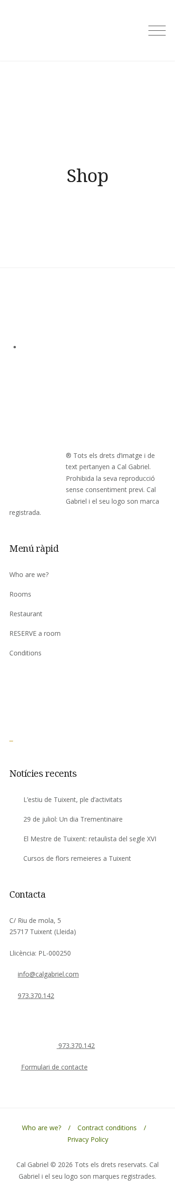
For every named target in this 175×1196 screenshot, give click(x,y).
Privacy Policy (87, 1139)
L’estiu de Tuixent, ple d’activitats (72, 799)
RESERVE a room (35, 633)
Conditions (25, 652)
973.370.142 (36, 995)
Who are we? (29, 574)
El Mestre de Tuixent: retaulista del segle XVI (89, 838)
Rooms (20, 594)
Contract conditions (107, 1127)
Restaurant (25, 613)
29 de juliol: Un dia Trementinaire (73, 819)
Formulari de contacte (54, 1066)
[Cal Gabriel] (34, 737)
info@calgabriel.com (48, 974)
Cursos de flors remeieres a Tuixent (77, 858)
